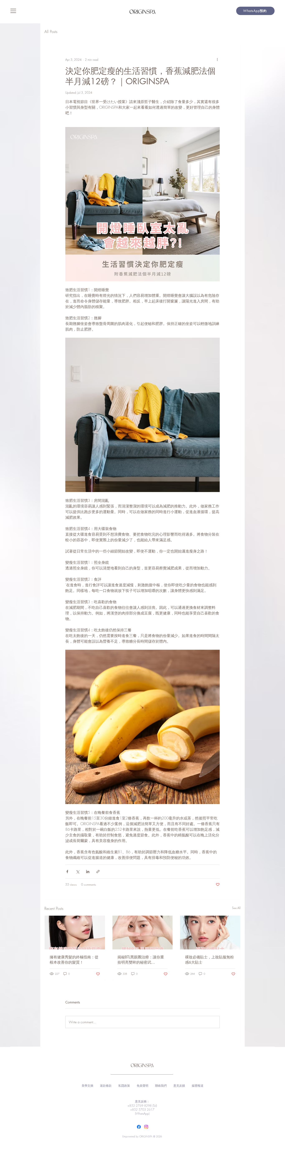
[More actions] (217, 59)
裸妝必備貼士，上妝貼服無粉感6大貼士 (209, 959)
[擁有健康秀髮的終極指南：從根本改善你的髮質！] (75, 932)
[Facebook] (138, 1126)
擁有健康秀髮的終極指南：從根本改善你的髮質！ (74, 959)
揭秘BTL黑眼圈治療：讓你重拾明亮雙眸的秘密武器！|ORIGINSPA (140, 959)
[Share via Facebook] (67, 872)
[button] (13, 11)
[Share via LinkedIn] (88, 872)
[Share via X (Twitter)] (77, 872)
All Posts (50, 31)
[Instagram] (146, 1126)
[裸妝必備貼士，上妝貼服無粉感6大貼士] (210, 932)
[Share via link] (98, 872)
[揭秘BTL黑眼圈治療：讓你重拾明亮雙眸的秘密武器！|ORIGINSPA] (142, 932)
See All (236, 908)
